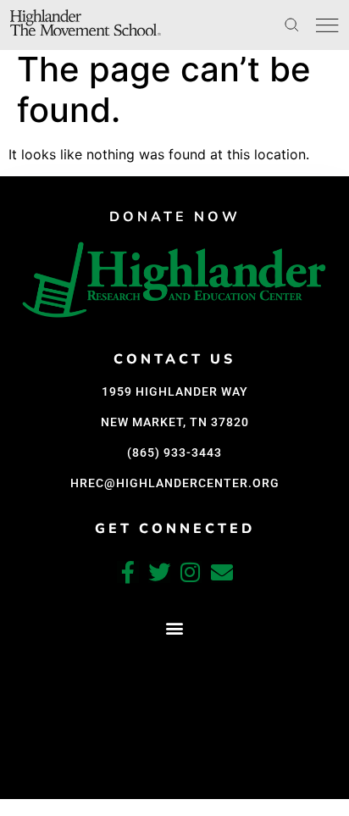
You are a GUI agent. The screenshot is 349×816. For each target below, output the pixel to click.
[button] (175, 627)
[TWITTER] (159, 572)
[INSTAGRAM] (191, 572)
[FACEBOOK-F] (128, 572)
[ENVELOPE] (222, 572)
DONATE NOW (175, 217)
